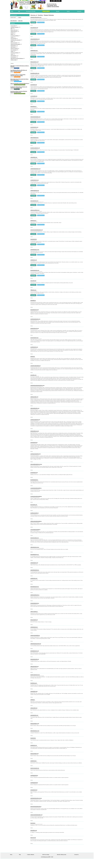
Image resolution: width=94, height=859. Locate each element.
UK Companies (13, 55)
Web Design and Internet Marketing (17, 58)
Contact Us (76, 854)
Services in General (14, 48)
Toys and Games (14, 49)
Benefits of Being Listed (61, 854)
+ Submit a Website (30, 854)
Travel (12, 54)
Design (12, 34)
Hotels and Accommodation (15, 44)
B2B (11, 28)
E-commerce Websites (15, 35)
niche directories (13, 20)
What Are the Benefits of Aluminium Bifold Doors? (20, 83)
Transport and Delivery (15, 52)
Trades (12, 51)
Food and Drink (13, 38)
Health (12, 41)
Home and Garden (14, 42)
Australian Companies (14, 27)
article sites (20, 20)
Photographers (13, 45)
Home (11, 854)
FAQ (20, 854)
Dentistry (12, 32)
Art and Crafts (13, 25)
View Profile (33, 22)
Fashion (12, 37)
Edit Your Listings (45, 854)
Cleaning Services (14, 31)
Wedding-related (13, 59)
